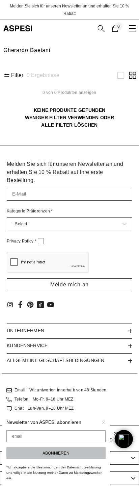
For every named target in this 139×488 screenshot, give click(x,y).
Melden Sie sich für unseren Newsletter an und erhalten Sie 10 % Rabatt (69, 10)
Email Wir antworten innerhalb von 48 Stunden (61, 390)
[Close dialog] (104, 422)
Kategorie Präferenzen (30, 211)
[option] (69, 10)
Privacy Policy (21, 241)
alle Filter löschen (69, 125)
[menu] (132, 28)
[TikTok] (40, 304)
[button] (121, 75)
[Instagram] (10, 304)
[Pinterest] (30, 304)
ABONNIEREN (56, 453)
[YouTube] (50, 304)
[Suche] (101, 28)
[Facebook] (20, 304)
